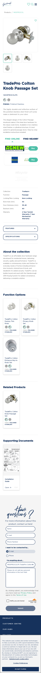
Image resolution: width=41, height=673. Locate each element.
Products (7, 12)
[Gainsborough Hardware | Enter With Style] (6, 5)
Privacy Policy (26, 593)
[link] (33, 148)
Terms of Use (21, 595)
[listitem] (7, 58)
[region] (20, 654)
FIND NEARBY (30, 139)
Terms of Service (21, 179)
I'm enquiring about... (15, 560)
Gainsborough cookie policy (19, 659)
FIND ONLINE (12, 139)
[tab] (12, 139)
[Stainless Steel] (8, 99)
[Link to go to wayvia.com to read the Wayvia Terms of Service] (21, 172)
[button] (36, 20)
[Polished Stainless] (4, 99)
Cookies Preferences (20, 663)
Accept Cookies (20, 669)
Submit (20, 608)
